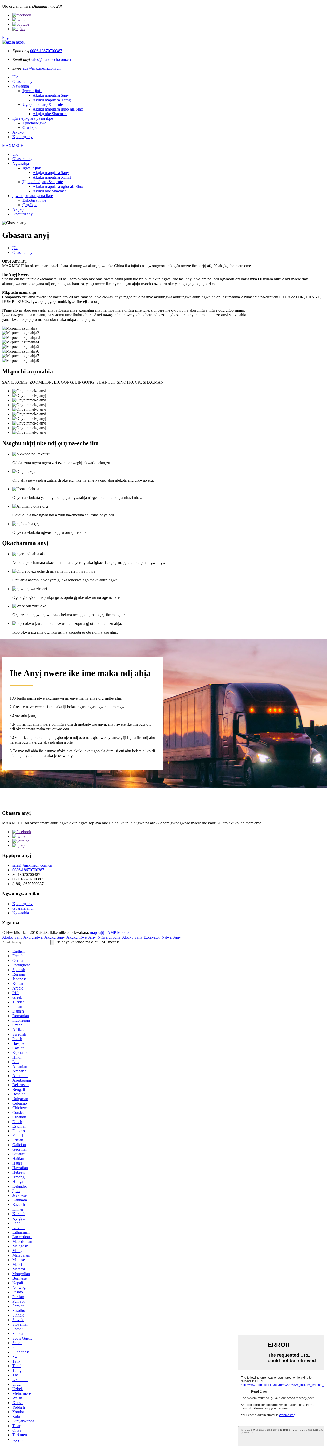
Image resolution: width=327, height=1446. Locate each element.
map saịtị (97, 932)
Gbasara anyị (22, 81)
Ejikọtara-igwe (34, 123)
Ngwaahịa (20, 86)
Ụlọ (15, 77)
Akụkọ (18, 132)
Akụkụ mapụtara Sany (51, 95)
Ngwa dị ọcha (109, 937)
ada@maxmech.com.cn (42, 68)
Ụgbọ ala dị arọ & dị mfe (42, 104)
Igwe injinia (32, 91)
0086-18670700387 (46, 51)
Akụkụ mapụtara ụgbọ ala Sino (58, 109)
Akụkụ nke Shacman (50, 114)
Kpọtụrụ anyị (23, 137)
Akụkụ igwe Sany (81, 937)
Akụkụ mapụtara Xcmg (52, 100)
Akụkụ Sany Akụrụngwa (22, 937)
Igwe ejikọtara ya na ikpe (32, 118)
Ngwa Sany (171, 937)
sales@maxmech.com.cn (51, 59)
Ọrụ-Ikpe (29, 127)
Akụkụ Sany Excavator (141, 937)
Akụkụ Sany (54, 937)
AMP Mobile (118, 932)
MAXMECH (13, 145)
